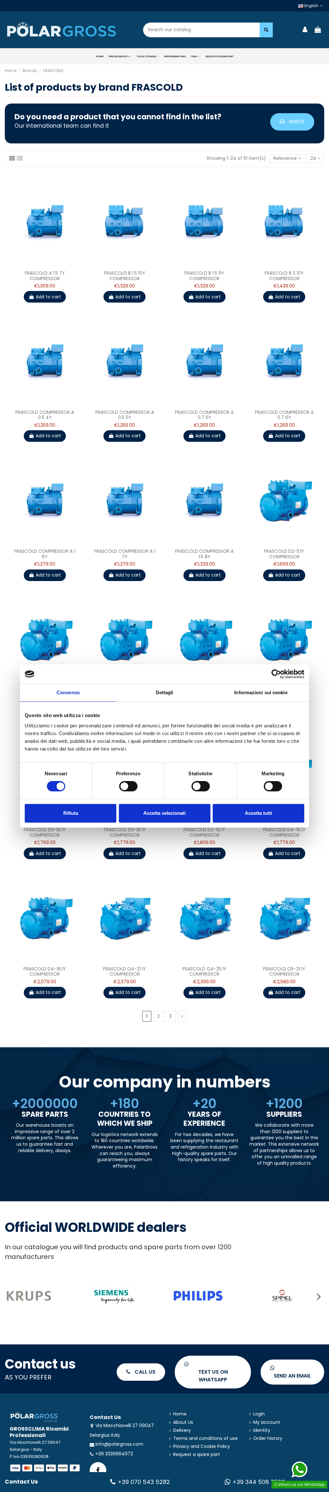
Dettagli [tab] (164, 692)
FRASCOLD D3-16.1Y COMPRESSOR (45, 832)
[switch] (128, 786)
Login (259, 1414)
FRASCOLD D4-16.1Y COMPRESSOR (284, 832)
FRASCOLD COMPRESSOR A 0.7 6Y (284, 415)
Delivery (182, 1430)
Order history (267, 1438)
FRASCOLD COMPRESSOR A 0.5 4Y (44, 415)
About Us (183, 1422)
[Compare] (40, 264)
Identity (261, 1430)
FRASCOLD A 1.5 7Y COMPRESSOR (45, 276)
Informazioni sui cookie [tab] (260, 692)
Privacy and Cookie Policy (201, 1446)
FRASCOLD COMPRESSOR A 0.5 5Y (124, 415)
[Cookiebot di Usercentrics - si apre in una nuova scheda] (276, 674)
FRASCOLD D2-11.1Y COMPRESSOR (284, 554)
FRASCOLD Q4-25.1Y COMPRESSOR (204, 972)
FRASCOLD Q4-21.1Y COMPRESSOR (124, 972)
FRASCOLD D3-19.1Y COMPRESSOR (204, 832)
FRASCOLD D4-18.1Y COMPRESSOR (44, 972)
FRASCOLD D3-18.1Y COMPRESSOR (125, 832)
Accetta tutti (258, 813)
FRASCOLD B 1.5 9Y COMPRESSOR (204, 276)
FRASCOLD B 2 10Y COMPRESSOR (284, 276)
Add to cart (48, 297)
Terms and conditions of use (205, 1438)
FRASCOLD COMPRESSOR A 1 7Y (124, 554)
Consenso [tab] (68, 692)
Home (180, 1414)
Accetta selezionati (164, 813)
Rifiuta (70, 813)
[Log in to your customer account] (305, 30)
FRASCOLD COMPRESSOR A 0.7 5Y (204, 415)
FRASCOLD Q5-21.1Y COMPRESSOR (284, 972)
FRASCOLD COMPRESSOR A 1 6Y (44, 554)
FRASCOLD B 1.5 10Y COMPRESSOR (124, 276)
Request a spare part (196, 1454)
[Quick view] (49, 264)
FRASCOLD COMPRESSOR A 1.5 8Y (204, 554)
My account (266, 1422)
